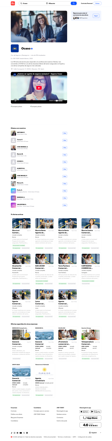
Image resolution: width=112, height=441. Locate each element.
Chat (64, 133)
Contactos (60, 417)
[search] (74, 3)
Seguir (96, 15)
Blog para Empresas (17, 417)
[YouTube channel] (21, 433)
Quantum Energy (86, 328)
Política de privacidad (50, 437)
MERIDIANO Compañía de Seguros (19, 328)
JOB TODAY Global (39, 414)
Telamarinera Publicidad (42, 364)
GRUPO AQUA (16, 364)
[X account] (24, 433)
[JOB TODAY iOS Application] (84, 411)
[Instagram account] (14, 433)
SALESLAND (61, 328)
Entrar (98, 3)
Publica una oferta (16, 414)
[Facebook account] (17, 433)
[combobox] (33, 3)
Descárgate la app (62, 411)
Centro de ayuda (62, 421)
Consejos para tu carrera (41, 411)
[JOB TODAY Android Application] (95, 411)
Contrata (13, 411)
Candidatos (14, 421)
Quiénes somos (61, 414)
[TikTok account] (11, 433)
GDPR (74, 437)
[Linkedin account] (27, 433)
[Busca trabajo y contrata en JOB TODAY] (13, 3)
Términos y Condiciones (64, 437)
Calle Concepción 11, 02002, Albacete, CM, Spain (28, 69)
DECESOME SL (39, 328)
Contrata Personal (86, 3)
